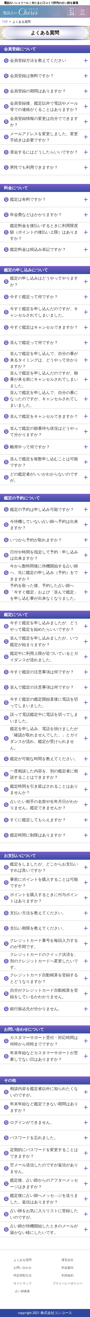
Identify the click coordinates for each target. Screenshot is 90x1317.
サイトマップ (23, 1283)
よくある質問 (23, 1260)
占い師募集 (22, 1291)
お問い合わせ (23, 1267)
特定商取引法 (23, 1275)
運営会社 (68, 1260)
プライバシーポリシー (67, 1283)
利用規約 (68, 1275)
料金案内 (68, 1267)
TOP (5, 22)
